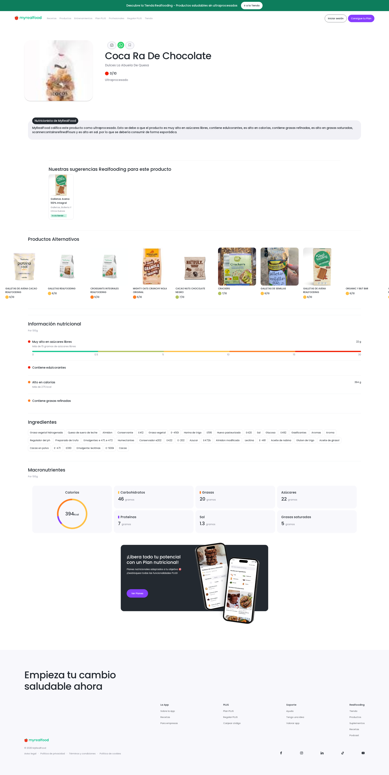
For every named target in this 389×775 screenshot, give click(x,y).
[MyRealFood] (28, 18)
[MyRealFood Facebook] (281, 753)
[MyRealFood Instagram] (301, 753)
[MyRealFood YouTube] (363, 753)
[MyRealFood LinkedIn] (322, 753)
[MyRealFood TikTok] (342, 753)
